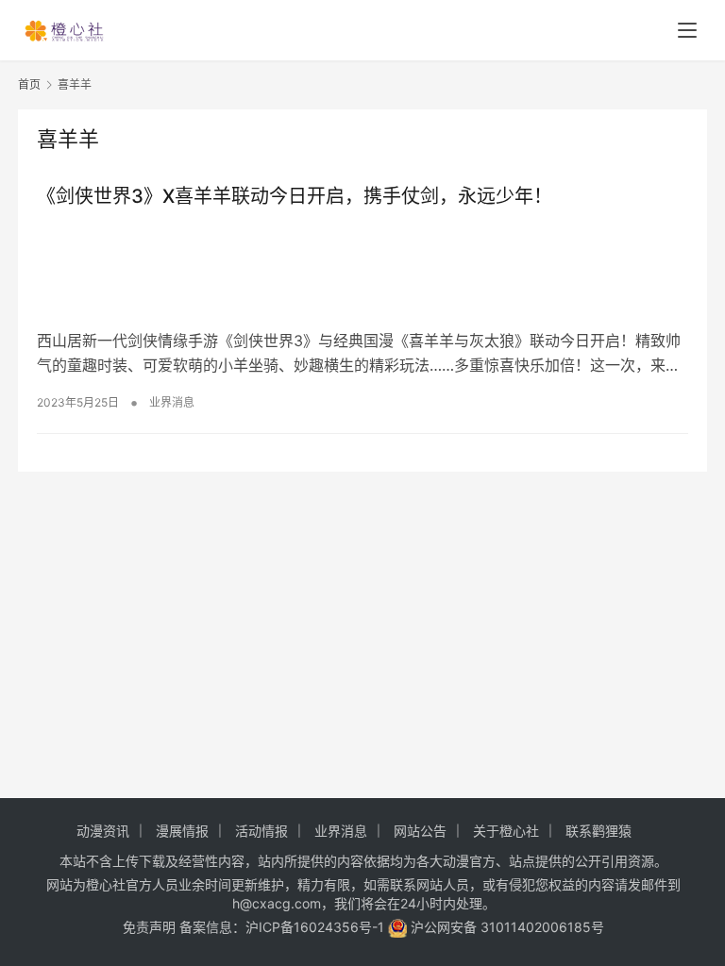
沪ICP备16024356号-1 (314, 927)
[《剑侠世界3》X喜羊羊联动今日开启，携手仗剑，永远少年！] (362, 269)
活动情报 (261, 831)
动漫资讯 (102, 831)
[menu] (687, 30)
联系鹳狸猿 (598, 831)
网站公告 (420, 831)
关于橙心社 (506, 831)
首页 (29, 84)
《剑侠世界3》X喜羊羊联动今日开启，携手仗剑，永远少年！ (294, 196)
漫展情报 (182, 831)
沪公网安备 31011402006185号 (505, 927)
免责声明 (149, 927)
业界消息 (171, 402)
